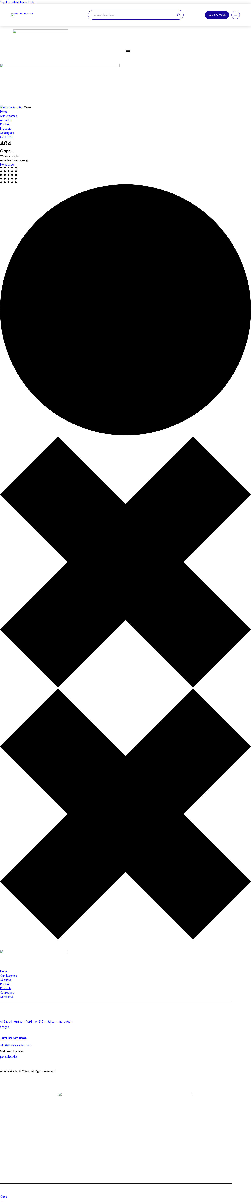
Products (117, 1142)
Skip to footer (27, 2)
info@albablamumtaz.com (15, 1045)
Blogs (165, 1163)
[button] (2, 101)
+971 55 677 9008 (14, 1038)
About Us (156, 1142)
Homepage (7, 164)
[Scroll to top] (2, 1201)
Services (79, 1142)
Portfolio (90, 1163)
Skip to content (9, 2)
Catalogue (130, 1163)
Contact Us (198, 1142)
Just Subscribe (8, 1057)
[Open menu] (235, 15)
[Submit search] (178, 15)
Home (46, 1142)
